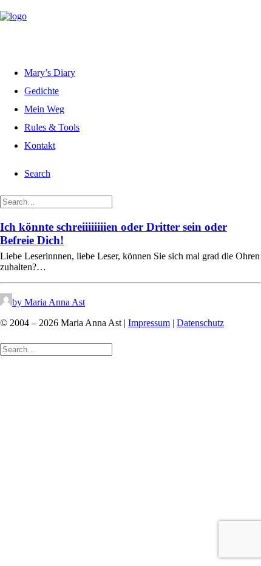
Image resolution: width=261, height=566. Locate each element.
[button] (37, 173)
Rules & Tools (52, 127)
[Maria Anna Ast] (130, 26)
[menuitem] (142, 71)
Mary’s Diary (49, 72)
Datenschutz (200, 323)
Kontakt (39, 145)
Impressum (149, 323)
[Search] (56, 201)
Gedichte (41, 91)
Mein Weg (44, 109)
